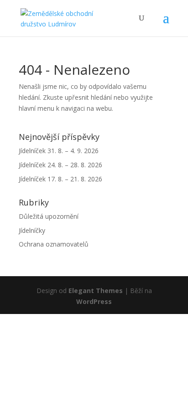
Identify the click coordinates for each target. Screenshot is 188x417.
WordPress (94, 301)
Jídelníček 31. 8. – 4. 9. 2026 (59, 150)
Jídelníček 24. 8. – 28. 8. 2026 (60, 164)
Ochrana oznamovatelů (54, 244)
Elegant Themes (95, 290)
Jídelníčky (32, 230)
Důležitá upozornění (48, 216)
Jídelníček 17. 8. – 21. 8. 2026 (60, 179)
